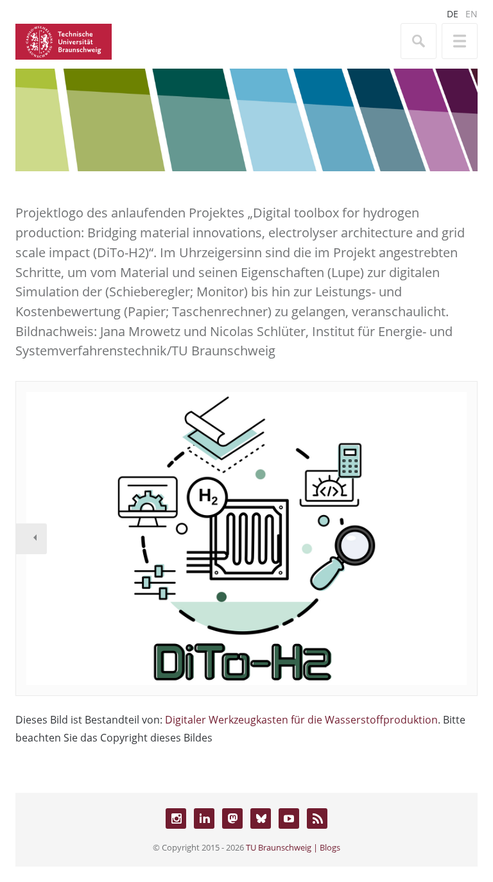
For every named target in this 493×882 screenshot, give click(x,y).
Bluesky (260, 818)
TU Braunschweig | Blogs (293, 847)
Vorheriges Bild (31, 538)
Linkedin (204, 818)
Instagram (176, 818)
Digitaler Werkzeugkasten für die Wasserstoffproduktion (301, 720)
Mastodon (232, 818)
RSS (317, 818)
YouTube (289, 818)
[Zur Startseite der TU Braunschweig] (63, 40)
